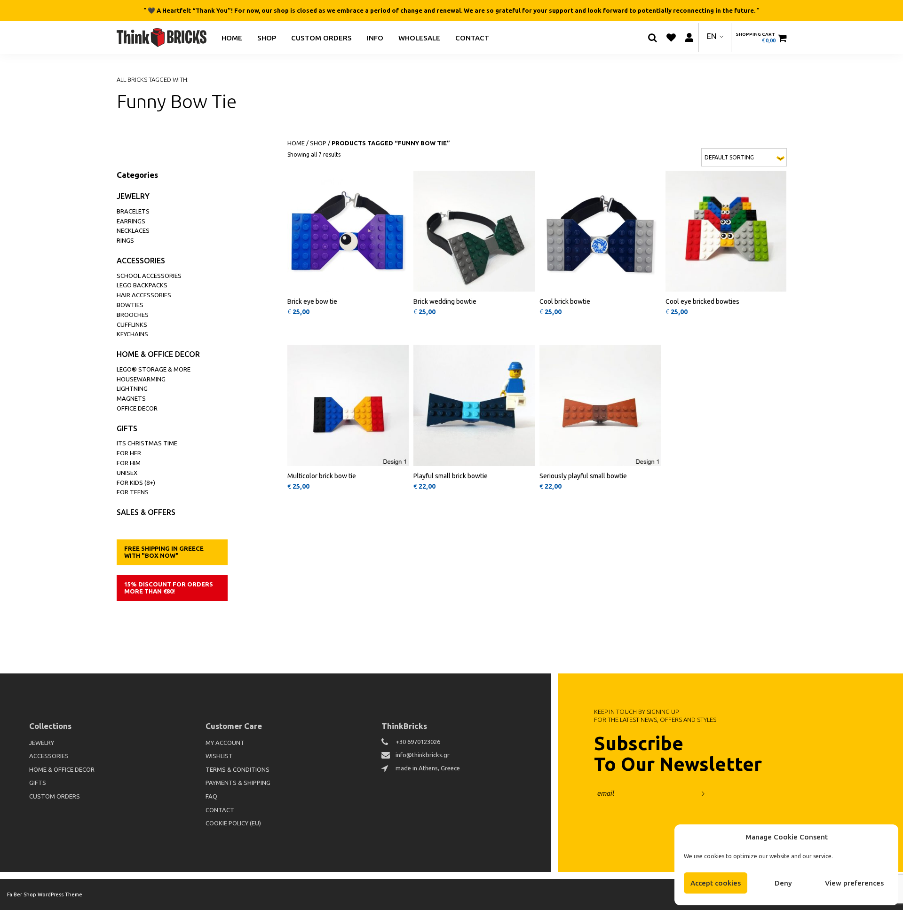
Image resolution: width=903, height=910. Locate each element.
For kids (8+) (136, 482)
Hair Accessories (144, 295)
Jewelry (133, 196)
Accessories (141, 260)
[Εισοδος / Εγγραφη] (689, 37)
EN (711, 36)
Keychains (132, 334)
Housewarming (141, 379)
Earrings (131, 221)
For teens (133, 492)
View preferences (854, 883)
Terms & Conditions (237, 769)
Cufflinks (132, 324)
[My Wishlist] (671, 37)
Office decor (137, 408)
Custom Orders (321, 37)
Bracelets (133, 211)
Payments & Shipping (238, 782)
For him (129, 462)
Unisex (127, 472)
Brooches (133, 314)
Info (375, 37)
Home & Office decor (158, 354)
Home (232, 37)
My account (225, 742)
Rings (125, 240)
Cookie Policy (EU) (233, 823)
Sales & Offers (146, 512)
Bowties (130, 304)
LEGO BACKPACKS (142, 285)
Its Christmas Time (147, 443)
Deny (783, 883)
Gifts (127, 428)
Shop (266, 37)
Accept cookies (715, 883)
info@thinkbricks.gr (423, 755)
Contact (472, 37)
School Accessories (149, 275)
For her (129, 453)
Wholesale (419, 37)
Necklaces (133, 230)
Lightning (132, 388)
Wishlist (219, 755)
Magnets (131, 398)
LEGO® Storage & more (153, 369)
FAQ (211, 796)
